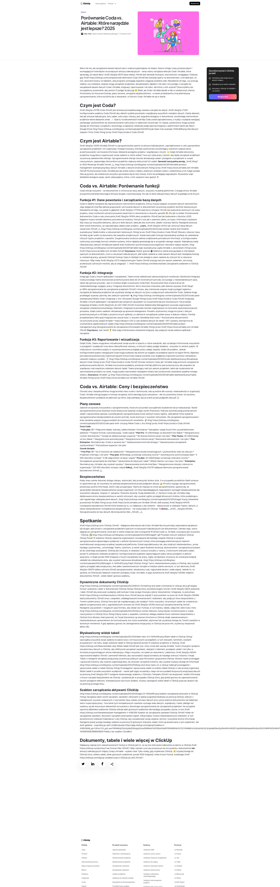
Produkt (84, 854)
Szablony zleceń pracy (152, 870)
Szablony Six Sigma (151, 862)
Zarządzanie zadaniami (121, 866)
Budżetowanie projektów (121, 862)
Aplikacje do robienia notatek (123, 878)
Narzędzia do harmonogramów (124, 882)
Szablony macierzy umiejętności (155, 858)
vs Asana (177, 854)
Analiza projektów (119, 874)
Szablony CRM (149, 850)
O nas (84, 882)
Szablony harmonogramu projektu (152, 881)
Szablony (85, 874)
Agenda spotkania (119, 850)
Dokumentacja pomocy (90, 862)
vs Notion (177, 870)
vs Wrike (177, 878)
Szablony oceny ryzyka (152, 854)
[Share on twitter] (83, 764)
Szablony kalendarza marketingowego (151, 875)
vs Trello (177, 862)
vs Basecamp (179, 874)
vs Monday (178, 850)
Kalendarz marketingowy (121, 854)
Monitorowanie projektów (122, 858)
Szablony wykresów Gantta (153, 866)
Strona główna (100, 3)
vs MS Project (179, 882)
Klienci (84, 870)
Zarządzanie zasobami (121, 870)
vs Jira (176, 858)
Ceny (83, 850)
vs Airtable (178, 866)
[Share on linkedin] (92, 764)
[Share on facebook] (102, 764)
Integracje (85, 878)
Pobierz (84, 858)
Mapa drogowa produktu (91, 866)
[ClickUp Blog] (85, 3)
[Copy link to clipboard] (112, 764)
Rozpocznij (195, 3)
